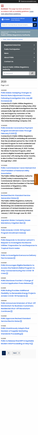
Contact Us (8, 61)
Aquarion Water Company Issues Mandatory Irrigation (15, 221)
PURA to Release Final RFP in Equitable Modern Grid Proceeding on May (17, 342)
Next (15, 353)
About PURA (9, 57)
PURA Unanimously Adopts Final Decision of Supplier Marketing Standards (15, 331)
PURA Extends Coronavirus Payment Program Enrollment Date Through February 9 (17, 131)
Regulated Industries (12, 45)
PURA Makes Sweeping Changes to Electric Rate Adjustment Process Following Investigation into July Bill (16, 97)
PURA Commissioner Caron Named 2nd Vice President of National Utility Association (18, 171)
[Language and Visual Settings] (35, 20)
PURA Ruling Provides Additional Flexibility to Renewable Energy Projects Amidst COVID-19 (18, 293)
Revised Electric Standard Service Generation (15, 196)
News (6, 53)
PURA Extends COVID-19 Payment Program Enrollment (15, 231)
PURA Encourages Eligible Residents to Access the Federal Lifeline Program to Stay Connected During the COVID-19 (18, 269)
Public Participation (12, 49)
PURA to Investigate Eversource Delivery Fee (18, 256)
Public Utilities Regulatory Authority (13, 39)
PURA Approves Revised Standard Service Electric (15, 319)
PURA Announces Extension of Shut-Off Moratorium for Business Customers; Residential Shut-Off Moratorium (18, 307)
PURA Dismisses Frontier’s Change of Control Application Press (17, 281)
